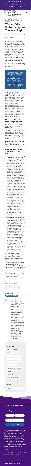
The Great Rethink (11, 371)
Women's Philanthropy (10, 19)
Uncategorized (10, 374)
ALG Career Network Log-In (15, 6)
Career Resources (11, 352)
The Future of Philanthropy (14, 368)
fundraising (9, 293)
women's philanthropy (11, 295)
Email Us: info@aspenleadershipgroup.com (16, 4)
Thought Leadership (14, 18)
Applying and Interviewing (13, 349)
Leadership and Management (13, 362)
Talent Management (11, 365)
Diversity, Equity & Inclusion (14, 355)
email (7, 270)
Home (6, 18)
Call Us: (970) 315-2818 (16, 1)
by (9, 37)
